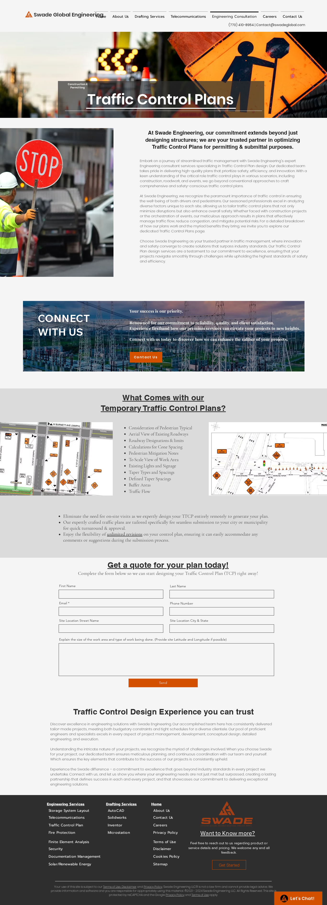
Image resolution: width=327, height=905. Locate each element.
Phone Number (181, 603)
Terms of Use (200, 895)
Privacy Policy (153, 887)
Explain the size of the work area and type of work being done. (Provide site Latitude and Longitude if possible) (143, 639)
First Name (67, 586)
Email (63, 603)
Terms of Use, (112, 887)
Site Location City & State (189, 620)
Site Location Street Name (79, 620)
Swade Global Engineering (68, 14)
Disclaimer (128, 887)
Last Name (178, 586)
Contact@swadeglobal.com (280, 24)
